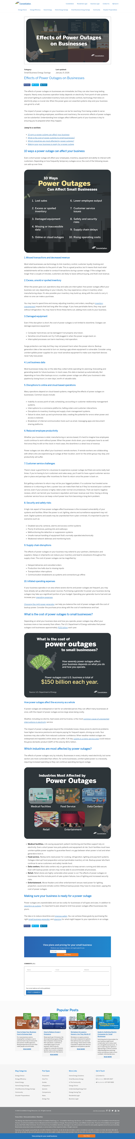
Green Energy (48, 10)
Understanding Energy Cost (77, 1089)
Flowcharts (45, 1076)
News (44, 1095)
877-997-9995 (109, 1082)
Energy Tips (46, 1099)
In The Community (75, 1082)
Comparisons (46, 1092)
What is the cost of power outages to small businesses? (51, 138)
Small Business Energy (76, 1079)
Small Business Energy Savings (80, 10)
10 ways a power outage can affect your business (48, 134)
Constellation (70, 4)
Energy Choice (22, 10)
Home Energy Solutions (76, 1076)
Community (96, 10)
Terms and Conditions (30, 1116)
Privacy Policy (19, 1116)
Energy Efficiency (35, 10)
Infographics (46, 1085)
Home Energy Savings (61, 10)
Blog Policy (40, 1116)
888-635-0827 (108, 1079)
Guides (44, 1082)
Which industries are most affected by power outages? (51, 141)
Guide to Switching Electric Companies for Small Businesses (107, 1034)
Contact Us (106, 4)
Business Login (95, 4)
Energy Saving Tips (75, 1092)
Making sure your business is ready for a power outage (51, 144)
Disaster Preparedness (110, 10)
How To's (45, 1079)
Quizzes (44, 1089)
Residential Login (82, 4)
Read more (27, 1049)
